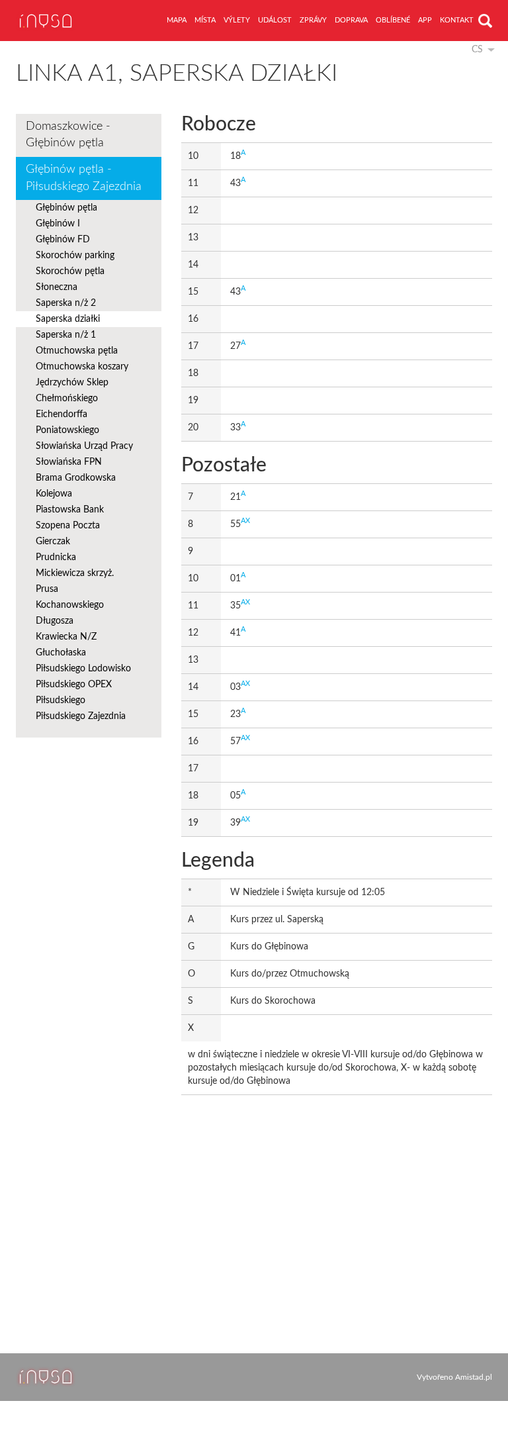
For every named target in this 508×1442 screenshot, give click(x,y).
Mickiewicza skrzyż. (75, 573)
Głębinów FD (63, 239)
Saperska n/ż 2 (66, 303)
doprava (351, 20)
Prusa (47, 589)
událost (275, 20)
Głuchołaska (61, 652)
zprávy (313, 20)
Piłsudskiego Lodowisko (83, 668)
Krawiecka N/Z (66, 637)
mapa (177, 20)
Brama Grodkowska (76, 478)
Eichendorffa (61, 414)
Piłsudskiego (60, 700)
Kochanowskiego (70, 605)
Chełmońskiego (67, 398)
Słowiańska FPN (69, 462)
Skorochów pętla (70, 271)
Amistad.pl (473, 1377)
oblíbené (393, 20)
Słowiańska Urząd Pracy (84, 446)
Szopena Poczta (68, 525)
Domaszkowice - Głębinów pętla (68, 135)
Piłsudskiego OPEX (74, 684)
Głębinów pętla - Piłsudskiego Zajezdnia (84, 178)
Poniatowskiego (67, 430)
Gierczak (53, 541)
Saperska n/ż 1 (66, 335)
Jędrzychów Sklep (72, 382)
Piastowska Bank (70, 509)
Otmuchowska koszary (82, 366)
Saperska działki (68, 319)
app (425, 20)
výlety (237, 20)
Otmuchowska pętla (77, 351)
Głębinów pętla (66, 208)
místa (205, 20)
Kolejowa (54, 494)
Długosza (54, 621)
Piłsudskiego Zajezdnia (81, 716)
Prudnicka (56, 557)
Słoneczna (56, 287)
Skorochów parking (75, 255)
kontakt (457, 20)
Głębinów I (58, 223)
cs (477, 49)
